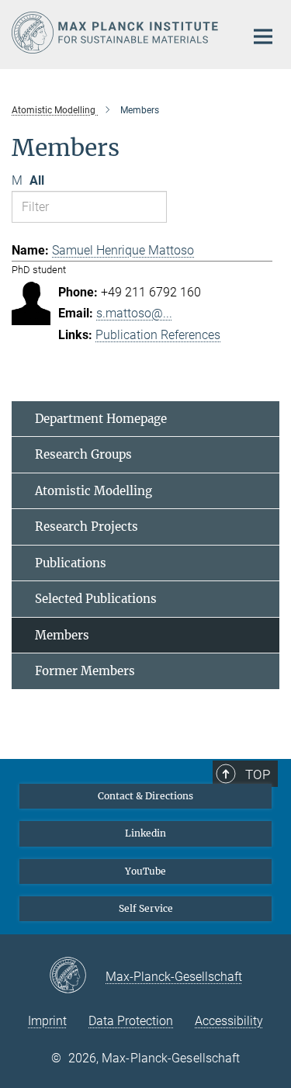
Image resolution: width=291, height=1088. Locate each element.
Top (257, 774)
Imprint (47, 1021)
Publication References (157, 334)
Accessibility (229, 1021)
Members (62, 635)
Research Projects (86, 526)
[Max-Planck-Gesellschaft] (77, 976)
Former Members (85, 671)
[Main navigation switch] (263, 36)
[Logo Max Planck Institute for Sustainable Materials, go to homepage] (116, 33)
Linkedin (145, 833)
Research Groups (83, 454)
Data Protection (130, 1021)
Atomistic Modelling (93, 490)
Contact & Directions (145, 796)
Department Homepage (101, 418)
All (36, 180)
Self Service (146, 908)
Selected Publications (96, 598)
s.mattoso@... (134, 313)
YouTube (145, 871)
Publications (70, 563)
